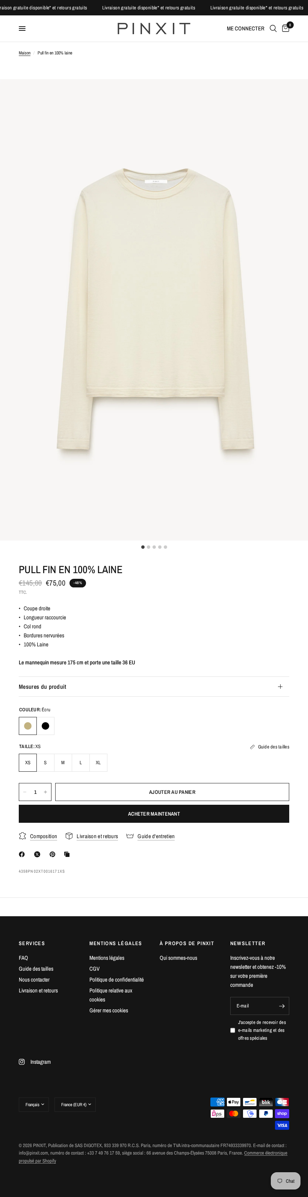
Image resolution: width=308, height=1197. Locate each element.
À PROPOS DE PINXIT (187, 943)
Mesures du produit (42, 686)
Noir (45, 726)
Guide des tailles (36, 969)
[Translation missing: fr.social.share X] (38, 854)
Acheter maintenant (154, 813)
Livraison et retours (38, 990)
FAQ (23, 958)
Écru (28, 726)
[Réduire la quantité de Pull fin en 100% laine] (24, 792)
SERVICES (32, 943)
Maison (24, 53)
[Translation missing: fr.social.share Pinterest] (54, 854)
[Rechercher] (273, 28)
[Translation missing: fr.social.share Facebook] (23, 854)
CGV (94, 969)
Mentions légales (106, 958)
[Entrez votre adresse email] (281, 1006)
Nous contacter (34, 979)
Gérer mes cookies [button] (108, 1010)
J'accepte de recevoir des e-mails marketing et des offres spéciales (262, 1030)
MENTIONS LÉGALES (115, 943)
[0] (284, 28)
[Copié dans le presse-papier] (68, 854)
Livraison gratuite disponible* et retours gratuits (49, 7)
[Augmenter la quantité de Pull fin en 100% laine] (45, 792)
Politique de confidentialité (116, 979)
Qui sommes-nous (178, 958)
